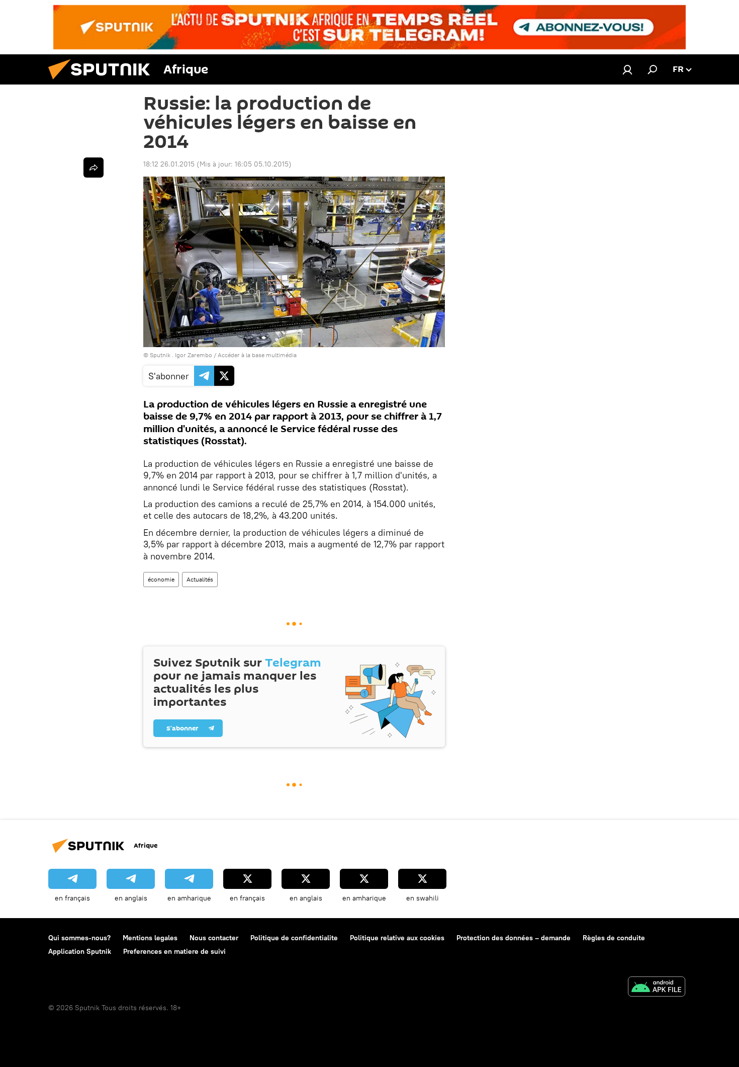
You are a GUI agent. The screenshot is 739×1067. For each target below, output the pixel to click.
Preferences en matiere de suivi (174, 951)
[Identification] (627, 69)
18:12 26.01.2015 (169, 164)
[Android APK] (656, 987)
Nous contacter (214, 937)
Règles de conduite (614, 937)
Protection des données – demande (513, 937)
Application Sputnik (79, 951)
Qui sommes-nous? (79, 937)
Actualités (200, 579)
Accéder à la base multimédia (257, 355)
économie (161, 579)
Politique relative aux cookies (397, 937)
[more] (93, 167)
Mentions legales (150, 937)
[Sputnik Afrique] (103, 82)
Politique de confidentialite (294, 937)
